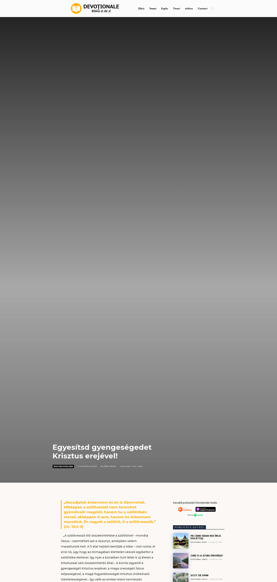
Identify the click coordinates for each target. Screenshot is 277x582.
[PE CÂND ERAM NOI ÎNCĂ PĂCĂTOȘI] (180, 541)
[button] (212, 8)
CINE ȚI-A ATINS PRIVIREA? (207, 555)
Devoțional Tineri (199, 559)
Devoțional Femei (199, 542)
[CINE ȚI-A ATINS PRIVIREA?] (180, 560)
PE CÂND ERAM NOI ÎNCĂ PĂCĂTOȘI (206, 537)
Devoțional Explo (199, 579)
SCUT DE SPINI (199, 575)
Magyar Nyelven (63, 466)
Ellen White (110, 466)
